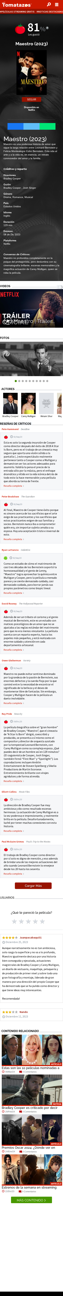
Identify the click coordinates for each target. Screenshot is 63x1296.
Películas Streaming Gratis (17, 11)
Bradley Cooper (12, 178)
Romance (17, 197)
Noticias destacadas (50, 11)
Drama (7, 197)
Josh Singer (29, 187)
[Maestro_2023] (31, 375)
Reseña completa (13, 485)
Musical (28, 197)
